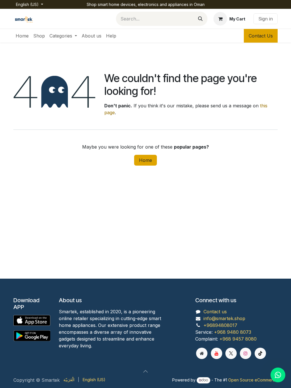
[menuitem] (22, 35)
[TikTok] (260, 353)
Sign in (265, 19)
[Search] (200, 19)
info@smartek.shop (224, 318)
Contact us (215, 311)
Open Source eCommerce (253, 379)
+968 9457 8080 (238, 339)
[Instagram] (245, 353)
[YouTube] (216, 353)
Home (145, 160)
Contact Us (261, 36)
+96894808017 (220, 325)
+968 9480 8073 (232, 332)
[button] (145, 371)
